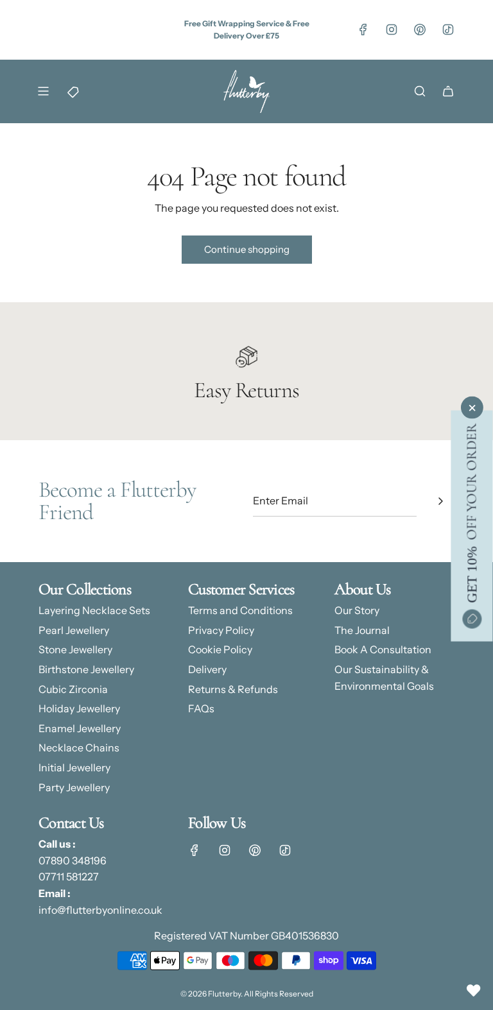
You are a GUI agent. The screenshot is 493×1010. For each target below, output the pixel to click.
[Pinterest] (420, 29)
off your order (471, 513)
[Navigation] (43, 91)
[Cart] (448, 91)
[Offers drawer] (71, 91)
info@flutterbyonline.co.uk (100, 909)
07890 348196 (73, 860)
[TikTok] (448, 29)
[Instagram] (391, 29)
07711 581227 (69, 876)
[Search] (420, 91)
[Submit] (440, 501)
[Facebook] (363, 29)
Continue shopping (247, 249)
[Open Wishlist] (474, 991)
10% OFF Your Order (227, 11)
